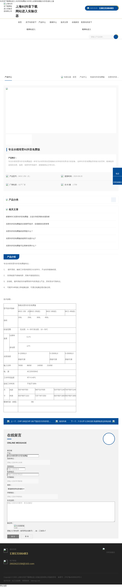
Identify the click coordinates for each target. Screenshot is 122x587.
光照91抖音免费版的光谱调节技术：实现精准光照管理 (27, 224)
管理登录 (25, 581)
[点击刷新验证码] (19, 526)
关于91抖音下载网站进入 (31, 25)
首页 (20, 22)
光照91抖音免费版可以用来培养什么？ (21, 246)
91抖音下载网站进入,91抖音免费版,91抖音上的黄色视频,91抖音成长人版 (27, 1)
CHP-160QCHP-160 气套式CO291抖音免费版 (36, 421)
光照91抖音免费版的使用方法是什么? (21, 238)
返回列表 (62, 421)
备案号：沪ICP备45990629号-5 (69, 577)
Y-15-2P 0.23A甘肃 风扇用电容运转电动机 (94, 421)
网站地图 (3, 586)
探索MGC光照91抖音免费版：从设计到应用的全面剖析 (28, 217)
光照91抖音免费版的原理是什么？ (19, 231)
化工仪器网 (16, 581)
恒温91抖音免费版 (97, 77)
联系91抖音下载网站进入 (86, 25)
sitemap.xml (35, 581)
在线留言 (75, 22)
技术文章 (64, 22)
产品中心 (42, 22)
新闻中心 (53, 22)
